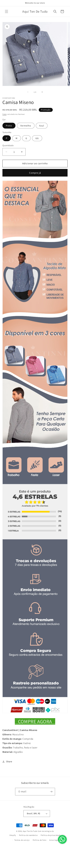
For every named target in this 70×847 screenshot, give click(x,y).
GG (37, 138)
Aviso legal (54, 840)
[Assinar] (51, 791)
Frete (4, 114)
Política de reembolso (28, 835)
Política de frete (39, 840)
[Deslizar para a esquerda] (27, 92)
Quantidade (8, 145)
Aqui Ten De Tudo (30, 831)
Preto (9, 125)
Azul (41, 125)
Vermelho (25, 125)
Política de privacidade (51, 835)
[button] (6, 11)
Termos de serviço (22, 840)
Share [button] (9, 761)
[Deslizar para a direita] (42, 92)
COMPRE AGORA (35, 721)
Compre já (35, 172)
